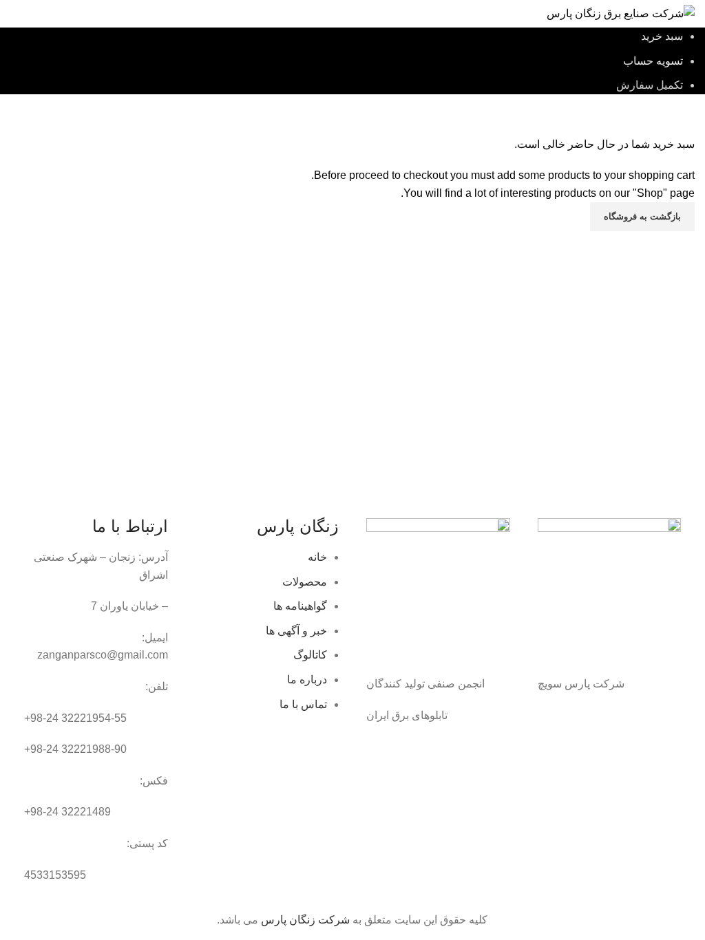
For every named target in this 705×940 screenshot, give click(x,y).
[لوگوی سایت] (621, 13)
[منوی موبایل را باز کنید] (15, 14)
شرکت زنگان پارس (305, 920)
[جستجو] (46, 14)
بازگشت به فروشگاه (642, 216)
